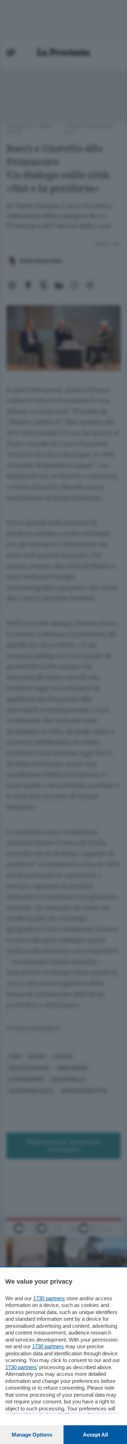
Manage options (32, 1435)
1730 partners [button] (49, 1298)
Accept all (95, 1435)
